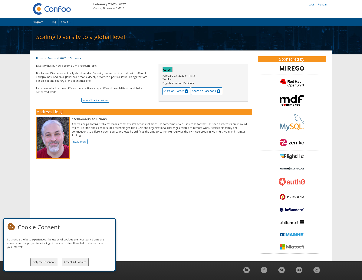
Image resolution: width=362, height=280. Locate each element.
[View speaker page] (54, 138)
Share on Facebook (204, 91)
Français (323, 4)
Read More (80, 141)
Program (38, 22)
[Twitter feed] (281, 272)
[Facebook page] (264, 272)
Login (311, 4)
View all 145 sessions (95, 100)
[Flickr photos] (299, 272)
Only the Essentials (44, 262)
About (65, 22)
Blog (53, 22)
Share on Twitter (173, 91)
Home (40, 58)
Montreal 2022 (57, 58)
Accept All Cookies (75, 262)
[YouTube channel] (316, 272)
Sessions (75, 58)
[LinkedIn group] (246, 272)
